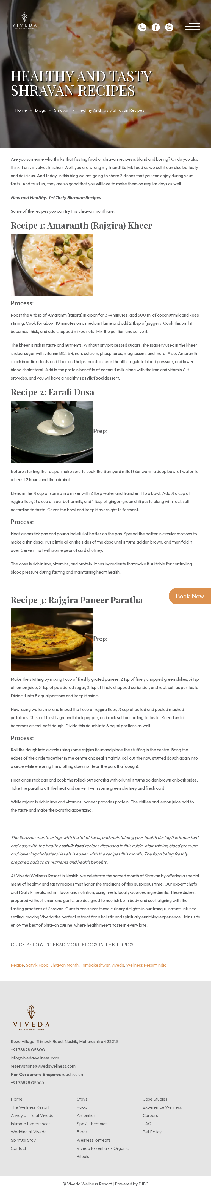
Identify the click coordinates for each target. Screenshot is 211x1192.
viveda (144, 951)
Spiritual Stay (23, 1140)
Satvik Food (58, 951)
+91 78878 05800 (28, 1049)
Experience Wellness (162, 1107)
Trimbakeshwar (120, 951)
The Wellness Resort (30, 1107)
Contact (18, 1148)
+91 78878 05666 (27, 1082)
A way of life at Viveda (32, 1115)
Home (21, 110)
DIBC (143, 1184)
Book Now (190, 596)
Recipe (36, 951)
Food (82, 1107)
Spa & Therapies (92, 1123)
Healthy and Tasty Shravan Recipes (110, 110)
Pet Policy (152, 1131)
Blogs (40, 110)
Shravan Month (87, 951)
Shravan (62, 110)
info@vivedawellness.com (35, 1058)
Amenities (86, 1115)
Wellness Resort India (175, 951)
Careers (150, 1115)
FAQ (147, 1123)
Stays (82, 1099)
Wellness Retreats (93, 1140)
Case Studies (155, 1099)
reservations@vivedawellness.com (43, 1066)
